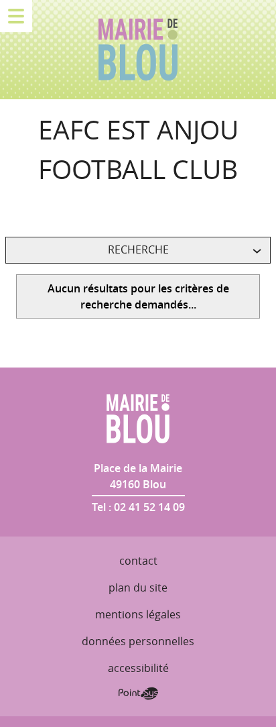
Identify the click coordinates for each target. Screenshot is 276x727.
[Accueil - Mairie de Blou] (138, 49)
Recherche (138, 249)
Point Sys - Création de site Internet (138, 693)
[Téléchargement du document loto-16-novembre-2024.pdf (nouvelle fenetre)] (12, 207)
